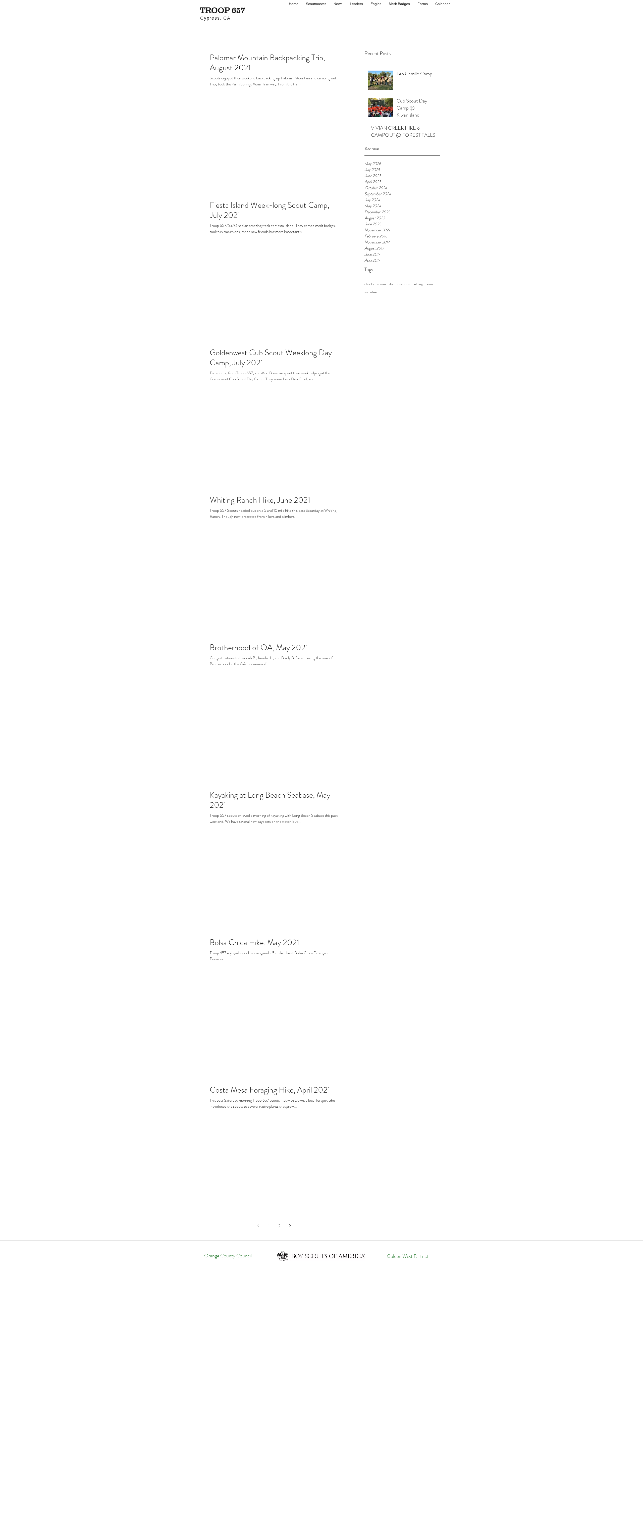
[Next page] (289, 1225)
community (385, 284)
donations (402, 284)
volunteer (371, 292)
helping (417, 284)
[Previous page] (258, 1225)
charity (369, 284)
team (429, 284)
